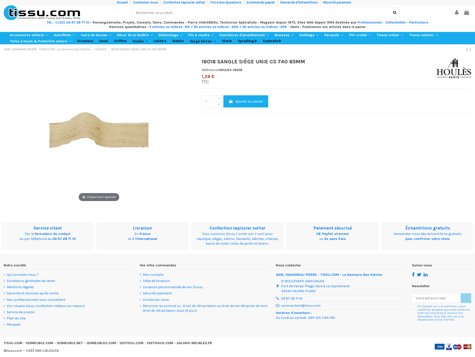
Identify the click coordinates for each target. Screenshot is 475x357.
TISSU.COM (13, 343)
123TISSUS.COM (160, 343)
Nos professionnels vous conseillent (36, 300)
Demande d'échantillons (299, 2)
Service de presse (20, 312)
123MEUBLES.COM (101, 343)
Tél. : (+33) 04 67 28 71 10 (68, 22)
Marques (14, 324)
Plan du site (16, 318)
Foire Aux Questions (226, 2)
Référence (210, 70)
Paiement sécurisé (332, 228)
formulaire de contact (53, 234)
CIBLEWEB (50, 351)
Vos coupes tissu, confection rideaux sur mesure (46, 306)
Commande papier (261, 2)
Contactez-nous (146, 2)
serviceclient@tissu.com (301, 306)
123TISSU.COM (131, 343)
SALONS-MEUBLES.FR (194, 343)
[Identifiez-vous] (457, 13)
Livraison (142, 228)
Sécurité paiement (337, 2)
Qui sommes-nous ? (23, 275)
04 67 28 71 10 (64, 239)
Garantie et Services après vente (32, 293)
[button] (29, 35)
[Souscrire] (466, 298)
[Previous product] (467, 49)
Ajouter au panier (249, 101)
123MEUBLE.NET (70, 343)
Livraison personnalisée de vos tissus (173, 287)
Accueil (123, 2)
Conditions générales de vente (31, 281)
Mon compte (153, 275)
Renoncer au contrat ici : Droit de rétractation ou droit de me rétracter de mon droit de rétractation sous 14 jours (205, 308)
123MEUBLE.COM (39, 343)
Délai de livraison (156, 281)
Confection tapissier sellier (184, 2)
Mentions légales (20, 287)
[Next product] (470, 49)
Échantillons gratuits (427, 228)
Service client (47, 228)
